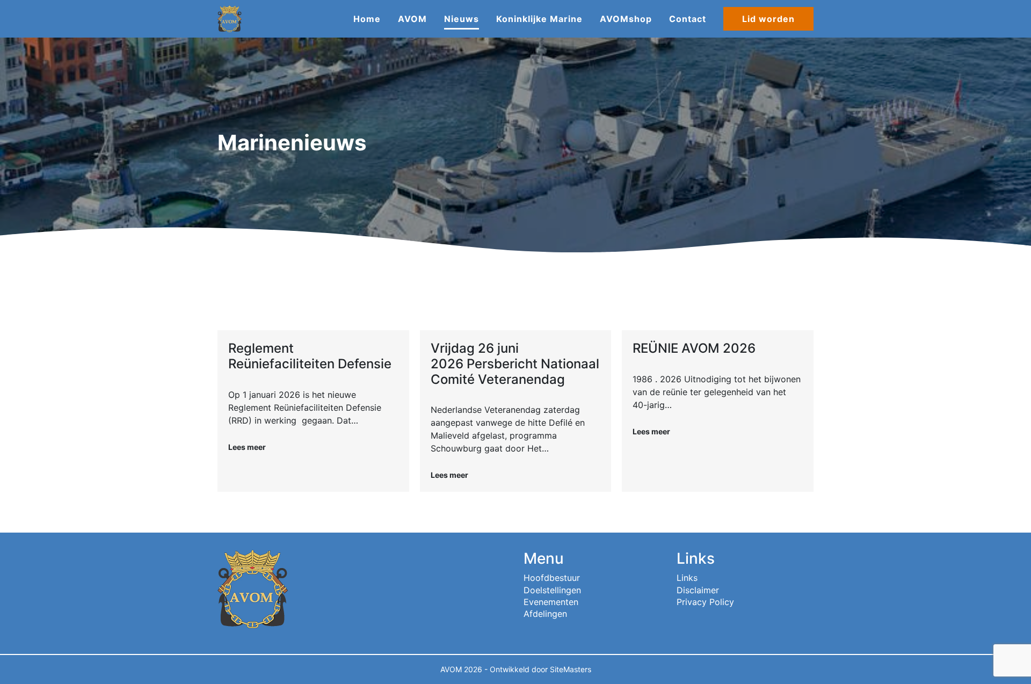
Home (367, 18)
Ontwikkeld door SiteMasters (540, 669)
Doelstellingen (552, 590)
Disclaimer (698, 590)
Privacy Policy (705, 601)
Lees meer (247, 447)
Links (687, 577)
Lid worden (768, 18)
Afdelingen (545, 613)
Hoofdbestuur (552, 577)
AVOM (412, 18)
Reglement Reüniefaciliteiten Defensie (309, 356)
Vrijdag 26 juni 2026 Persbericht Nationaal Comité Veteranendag (515, 363)
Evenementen (551, 601)
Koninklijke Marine (539, 18)
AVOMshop (626, 18)
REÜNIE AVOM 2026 (694, 348)
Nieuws (461, 18)
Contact (687, 18)
